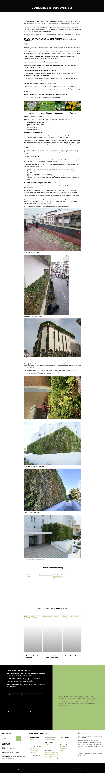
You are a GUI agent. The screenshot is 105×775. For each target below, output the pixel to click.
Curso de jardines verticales (51, 752)
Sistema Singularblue (50, 739)
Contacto (62, 750)
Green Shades (33, 757)
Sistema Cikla (33, 752)
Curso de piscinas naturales (51, 754)
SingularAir (47, 744)
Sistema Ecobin (33, 741)
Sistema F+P (33, 739)
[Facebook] (86, 770)
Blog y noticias (63, 746)
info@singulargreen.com (33, 680)
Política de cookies (77, 765)
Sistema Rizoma (34, 750)
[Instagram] (78, 770)
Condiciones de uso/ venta (30, 765)
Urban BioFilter (48, 747)
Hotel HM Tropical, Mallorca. (32, 361)
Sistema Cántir (33, 748)
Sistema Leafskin (34, 742)
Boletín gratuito (63, 742)
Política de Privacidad (44, 765)
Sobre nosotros (64, 748)
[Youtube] (74, 770)
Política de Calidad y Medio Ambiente (61, 765)
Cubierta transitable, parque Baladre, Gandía (52, 656)
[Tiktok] (90, 770)
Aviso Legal (18, 765)
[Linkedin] (82, 770)
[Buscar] (18, 738)
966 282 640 (26, 678)
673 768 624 (35, 678)
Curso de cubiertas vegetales (52, 756)
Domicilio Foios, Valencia (72, 656)
